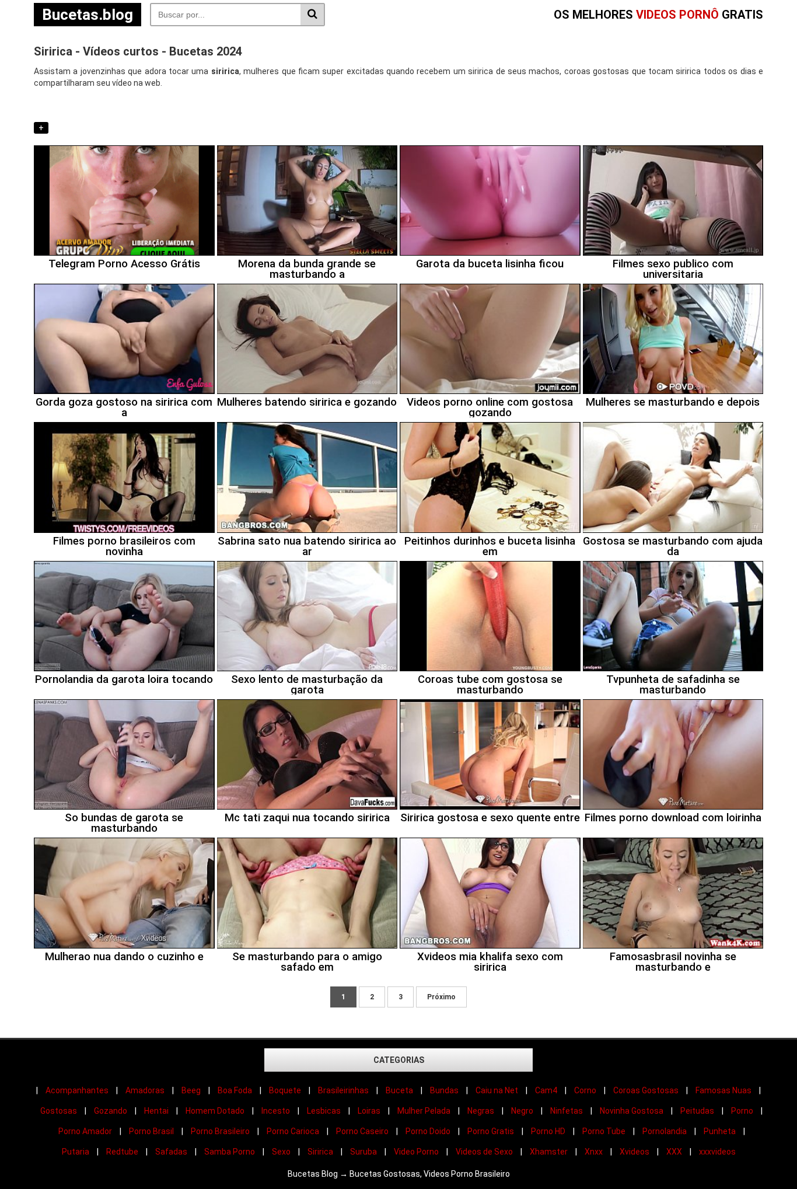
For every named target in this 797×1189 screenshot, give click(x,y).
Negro (522, 1110)
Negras (480, 1110)
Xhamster (549, 1151)
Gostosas (58, 1110)
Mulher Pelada (423, 1110)
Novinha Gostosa (631, 1110)
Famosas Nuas (723, 1090)
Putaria (75, 1151)
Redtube (122, 1151)
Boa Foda (235, 1090)
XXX (674, 1151)
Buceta (399, 1090)
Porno (742, 1110)
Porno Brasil (151, 1131)
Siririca (320, 1151)
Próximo (441, 997)
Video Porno (416, 1151)
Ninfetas (566, 1110)
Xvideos (634, 1151)
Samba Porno (229, 1151)
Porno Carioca (293, 1131)
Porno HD (548, 1131)
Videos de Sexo (484, 1151)
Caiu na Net (497, 1090)
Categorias (398, 1060)
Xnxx (594, 1151)
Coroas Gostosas (646, 1090)
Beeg (191, 1090)
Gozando (110, 1110)
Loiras (369, 1110)
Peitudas (697, 1110)
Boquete (285, 1090)
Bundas (444, 1090)
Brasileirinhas (343, 1090)
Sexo (281, 1151)
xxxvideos (717, 1151)
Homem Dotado (215, 1110)
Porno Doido (428, 1131)
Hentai (156, 1110)
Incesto (275, 1110)
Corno (585, 1090)
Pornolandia (664, 1131)
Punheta (720, 1131)
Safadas (171, 1151)
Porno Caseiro (362, 1131)
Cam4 (546, 1090)
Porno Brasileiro (220, 1131)
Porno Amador (85, 1131)
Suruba (363, 1151)
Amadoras (145, 1090)
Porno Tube (603, 1131)
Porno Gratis (490, 1131)
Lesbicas (324, 1110)
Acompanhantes (77, 1090)
